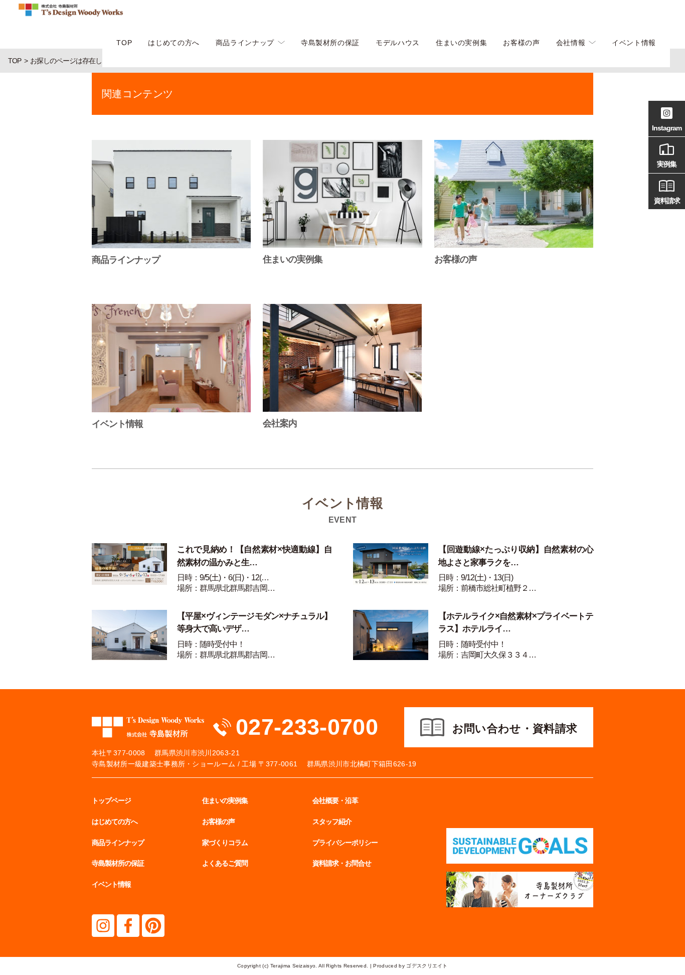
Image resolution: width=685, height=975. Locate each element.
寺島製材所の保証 (330, 43)
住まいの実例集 (461, 43)
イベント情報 (634, 43)
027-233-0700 (307, 727)
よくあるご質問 (225, 863)
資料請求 (667, 201)
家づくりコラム (225, 843)
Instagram (666, 128)
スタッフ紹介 (332, 822)
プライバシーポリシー (345, 843)
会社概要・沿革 (335, 800)
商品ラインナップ (245, 43)
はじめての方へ (173, 43)
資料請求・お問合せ (341, 863)
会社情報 (571, 43)
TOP (124, 43)
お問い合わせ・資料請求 (515, 728)
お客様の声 (521, 43)
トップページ (111, 800)
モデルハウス (398, 43)
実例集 (666, 164)
